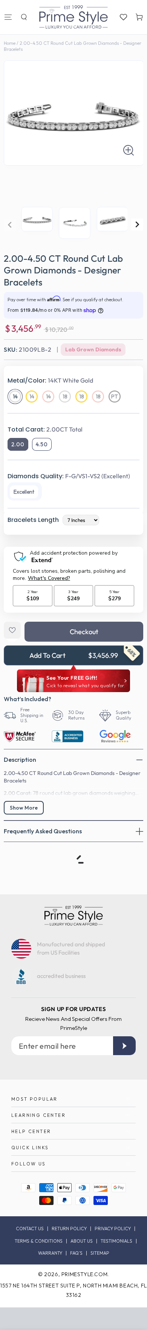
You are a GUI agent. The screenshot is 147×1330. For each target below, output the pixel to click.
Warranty (50, 1253)
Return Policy (69, 1228)
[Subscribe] (124, 1045)
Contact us (30, 1228)
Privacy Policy (113, 1228)
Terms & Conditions (39, 1241)
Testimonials (116, 1241)
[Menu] (8, 17)
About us (81, 1241)
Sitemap (99, 1253)
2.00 (17, 444)
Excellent (24, 491)
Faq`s (76, 1253)
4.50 (42, 444)
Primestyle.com (84, 1274)
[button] (24, 17)
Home (9, 43)
